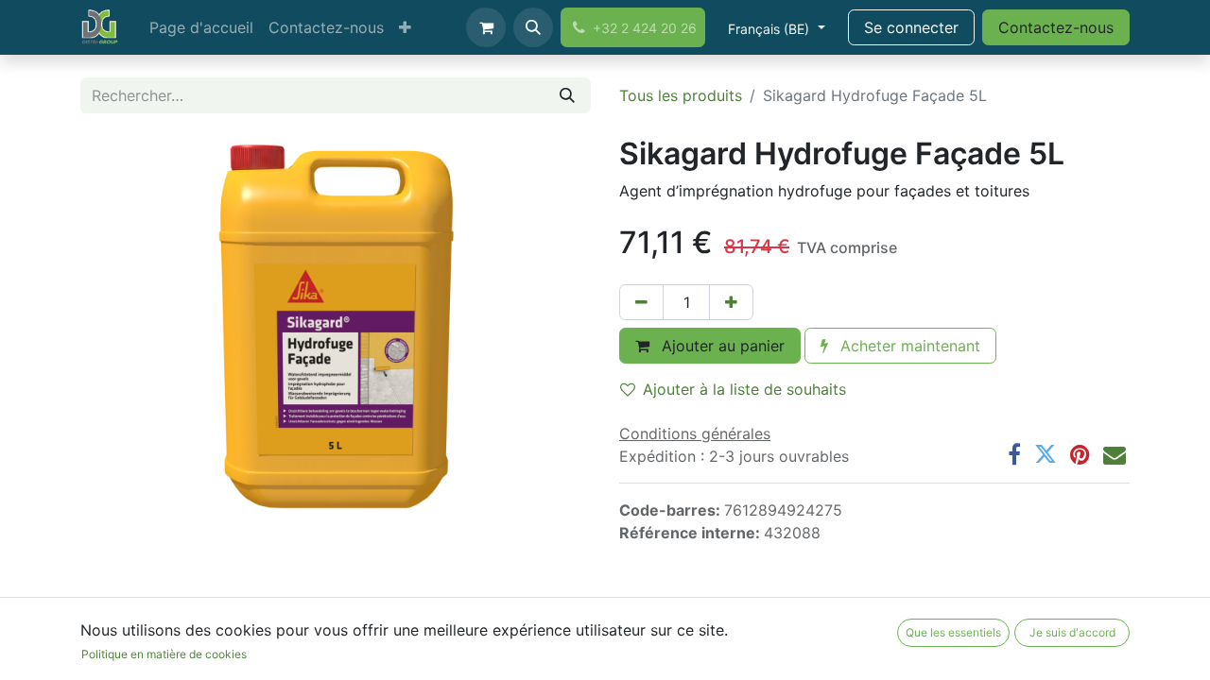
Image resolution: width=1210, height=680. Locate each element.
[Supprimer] (641, 302)
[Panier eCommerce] (486, 27)
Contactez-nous (1056, 27)
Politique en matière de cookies (164, 654)
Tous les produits (680, 95)
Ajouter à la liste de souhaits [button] (744, 389)
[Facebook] (1014, 454)
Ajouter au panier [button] (721, 345)
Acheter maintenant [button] (908, 345)
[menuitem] (201, 27)
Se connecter (911, 27)
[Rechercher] (567, 95)
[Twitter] (1045, 454)
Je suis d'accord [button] (1072, 632)
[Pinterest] (1080, 454)
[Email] (1114, 454)
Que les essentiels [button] (953, 632)
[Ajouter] (731, 302)
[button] (533, 27)
